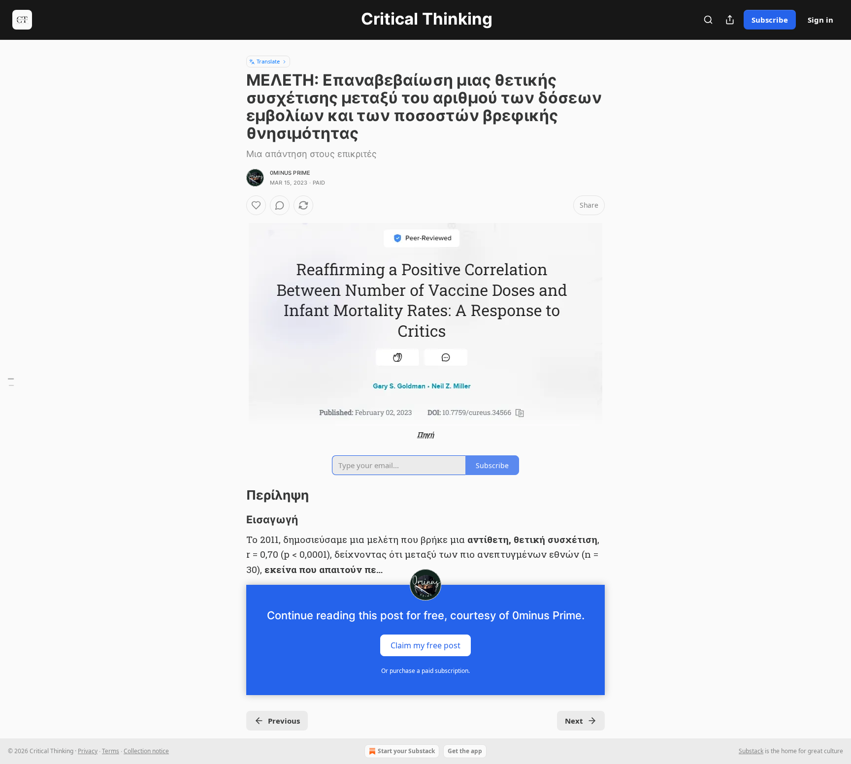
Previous (284, 721)
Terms (110, 751)
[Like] (256, 205)
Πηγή (425, 434)
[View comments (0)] (280, 205)
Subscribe (770, 20)
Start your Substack (406, 751)
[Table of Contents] (11, 382)
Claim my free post (425, 645)
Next (574, 721)
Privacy (88, 751)
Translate (268, 61)
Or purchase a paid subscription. (425, 671)
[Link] (232, 495)
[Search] (708, 20)
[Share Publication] (730, 20)
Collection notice (146, 751)
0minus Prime (290, 172)
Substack (751, 751)
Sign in (820, 20)
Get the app (465, 751)
